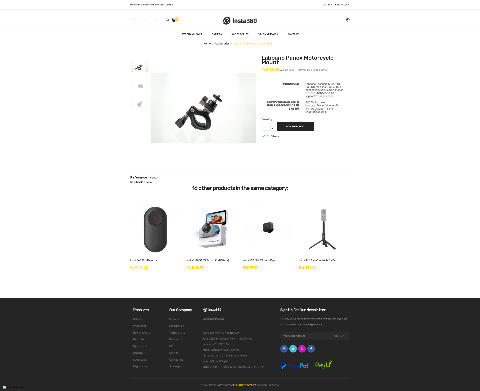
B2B (171, 346)
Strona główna (192, 34)
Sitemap (174, 366)
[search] (167, 19)
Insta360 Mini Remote (143, 260)
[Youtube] (302, 349)
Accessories (240, 34)
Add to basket (295, 126)
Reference (138, 177)
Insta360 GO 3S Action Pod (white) (208, 260)
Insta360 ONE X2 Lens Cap (259, 260)
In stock (136, 182)
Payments (175, 339)
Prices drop (140, 326)
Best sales (139, 339)
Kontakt (293, 34)
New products (141, 332)
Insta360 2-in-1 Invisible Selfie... (318, 260)
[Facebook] (284, 349)
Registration (140, 366)
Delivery (138, 319)
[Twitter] (293, 349)
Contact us (176, 359)
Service (173, 353)
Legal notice (176, 326)
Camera (217, 34)
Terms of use (177, 332)
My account (140, 346)
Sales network (268, 34)
